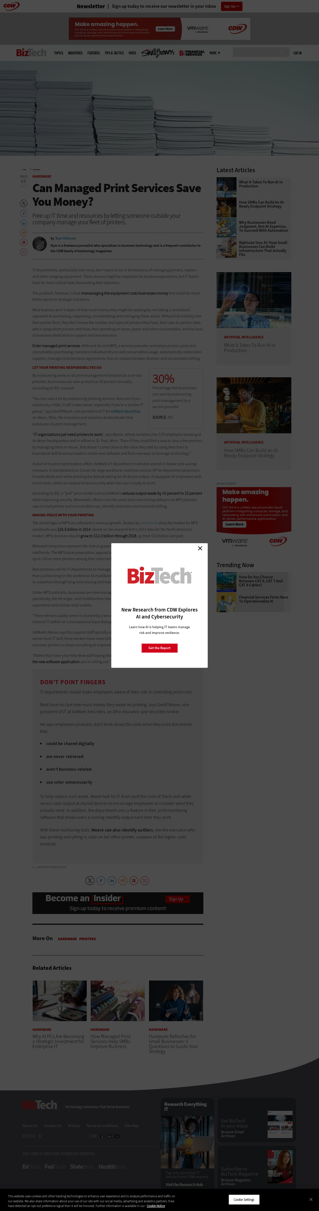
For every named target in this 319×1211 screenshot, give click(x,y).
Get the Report (159, 648)
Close (200, 548)
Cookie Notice (156, 1206)
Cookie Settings (244, 1199)
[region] (159, 1200)
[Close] (311, 1199)
